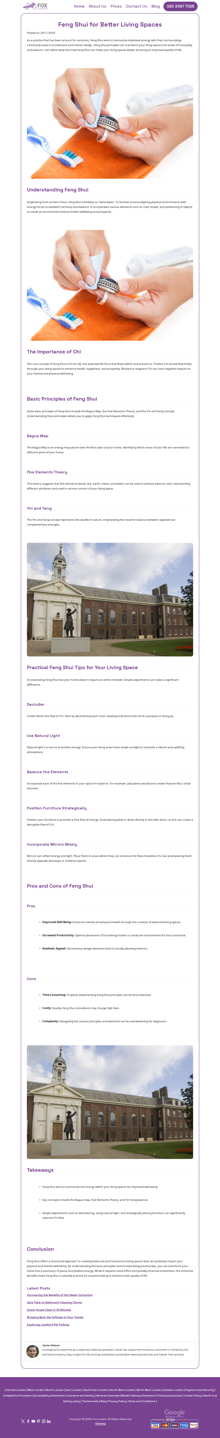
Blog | (103, 1401)
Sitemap (100, 1423)
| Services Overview (107, 1395)
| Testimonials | (90, 1401)
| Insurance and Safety (80, 1395)
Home (79, 6)
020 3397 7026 (180, 6)
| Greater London (173, 1390)
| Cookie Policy (192, 1395)
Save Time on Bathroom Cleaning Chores (54, 1302)
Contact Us (136, 6)
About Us (97, 6)
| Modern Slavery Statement (138, 1395)
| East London (73, 1390)
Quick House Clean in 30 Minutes (49, 1310)
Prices (116, 6)
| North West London (149, 1390)
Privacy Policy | (117, 1401)
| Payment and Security (199, 1390)
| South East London (95, 1390)
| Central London (15, 1390)
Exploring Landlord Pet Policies (48, 1325)
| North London (54, 1390)
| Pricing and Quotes (169, 1395)
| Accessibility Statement (48, 1395)
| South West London (122, 1390)
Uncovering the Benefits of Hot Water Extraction (60, 1295)
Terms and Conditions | (142, 1401)
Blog (155, 6)
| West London (35, 1390)
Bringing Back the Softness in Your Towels (55, 1317)
